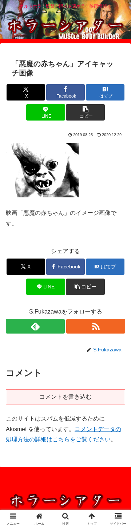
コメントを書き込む (65, 397)
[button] (85, 112)
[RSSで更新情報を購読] (95, 326)
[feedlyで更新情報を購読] (35, 326)
